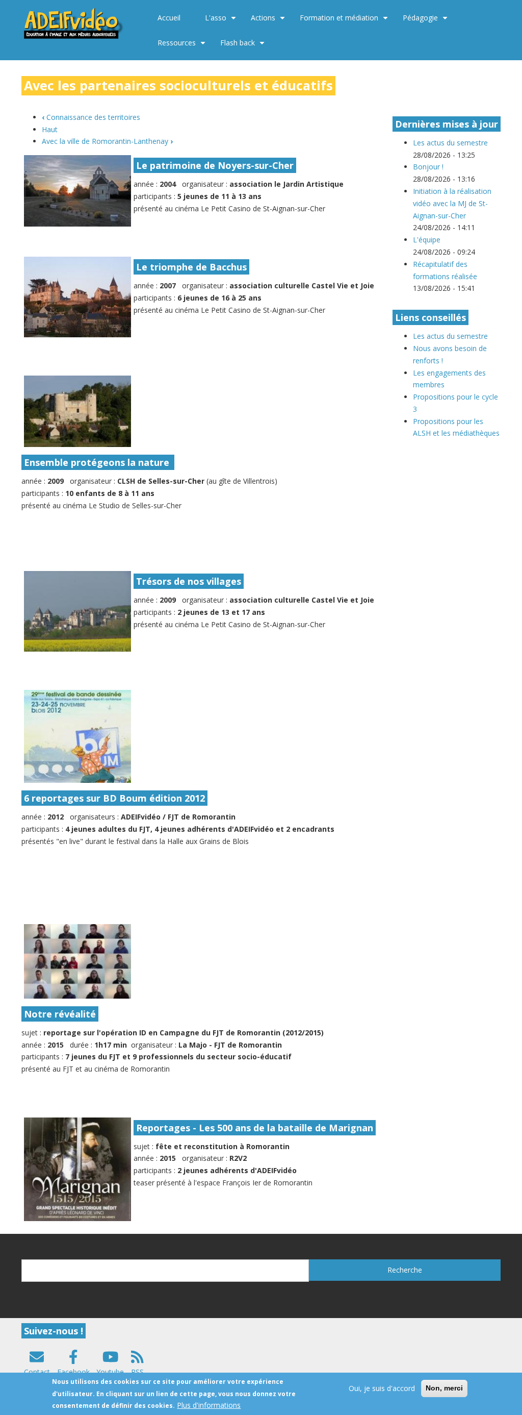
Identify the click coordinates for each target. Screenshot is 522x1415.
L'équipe (426, 239)
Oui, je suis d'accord (382, 1388)
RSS (137, 1372)
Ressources (183, 46)
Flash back (243, 46)
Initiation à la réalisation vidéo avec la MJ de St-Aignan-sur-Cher (452, 203)
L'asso (222, 21)
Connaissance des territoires (91, 117)
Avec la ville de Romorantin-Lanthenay (107, 141)
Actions (269, 21)
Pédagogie (426, 21)
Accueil (169, 17)
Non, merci (444, 1388)
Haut (50, 129)
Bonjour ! (428, 166)
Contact (37, 1372)
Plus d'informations (209, 1405)
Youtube (110, 1372)
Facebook (73, 1372)
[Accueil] (74, 22)
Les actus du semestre (450, 142)
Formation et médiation (345, 21)
